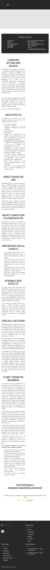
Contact (34, 5)
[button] (1, 504)
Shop (23, 5)
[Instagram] (2, 531)
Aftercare (28, 5)
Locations (34, 2)
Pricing (18, 5)
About (18, 2)
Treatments (24, 2)
